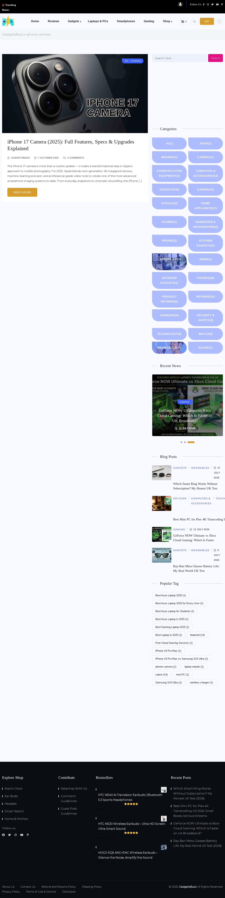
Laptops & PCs (98, 21)
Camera (205, 157)
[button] (181, 442)
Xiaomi (205, 347)
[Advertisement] (187, 93)
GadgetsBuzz (20, 157)
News (206, 259)
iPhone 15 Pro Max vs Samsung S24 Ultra (181, 658)
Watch (206, 333)
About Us (8, 886)
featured (197, 634)
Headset (11, 803)
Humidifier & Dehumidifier (205, 224)
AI (169, 143)
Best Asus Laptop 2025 (170, 595)
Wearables (169, 347)
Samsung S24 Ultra (168, 682)
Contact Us (28, 886)
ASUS (205, 143)
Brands (169, 157)
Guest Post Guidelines (69, 811)
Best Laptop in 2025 (168, 634)
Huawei (169, 221)
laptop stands (194, 666)
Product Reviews (169, 299)
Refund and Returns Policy (58, 886)
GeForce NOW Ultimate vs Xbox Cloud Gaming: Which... (57, 7)
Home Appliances (205, 206)
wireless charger (201, 682)
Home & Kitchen (16, 819)
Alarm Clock (13, 788)
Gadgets (73, 21)
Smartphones (126, 21)
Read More (22, 192)
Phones (205, 277)
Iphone (169, 240)
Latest (161, 674)
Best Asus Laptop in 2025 (171, 619)
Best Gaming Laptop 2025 (172, 626)
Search (215, 58)
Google (169, 203)
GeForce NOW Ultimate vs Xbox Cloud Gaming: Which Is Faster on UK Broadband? (185, 415)
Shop (166, 21)
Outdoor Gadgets (169, 280)
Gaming (149, 21)
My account (207, 22)
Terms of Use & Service (41, 891)
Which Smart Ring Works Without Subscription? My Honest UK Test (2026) (192, 793)
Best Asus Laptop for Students (174, 611)
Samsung (169, 315)
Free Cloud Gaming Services (174, 642)
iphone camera (165, 666)
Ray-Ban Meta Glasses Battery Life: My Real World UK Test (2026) (197, 843)
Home (35, 21)
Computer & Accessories (205, 173)
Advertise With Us (74, 788)
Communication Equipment (169, 173)
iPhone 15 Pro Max (168, 650)
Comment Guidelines (69, 798)
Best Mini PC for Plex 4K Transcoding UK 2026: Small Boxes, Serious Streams (193, 811)
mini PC (182, 674)
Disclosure (69, 891)
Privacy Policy (11, 891)
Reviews (53, 21)
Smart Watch (14, 811)
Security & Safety (205, 318)
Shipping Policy (92, 886)
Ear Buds (11, 796)
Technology (169, 333)
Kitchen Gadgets (206, 243)
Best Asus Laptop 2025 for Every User (179, 603)
